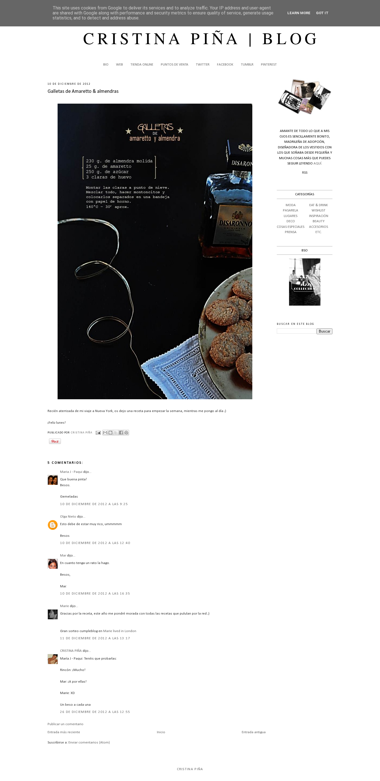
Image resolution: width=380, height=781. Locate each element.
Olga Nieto (68, 516)
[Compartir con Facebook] (121, 432)
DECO (291, 221)
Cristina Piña (190, 769)
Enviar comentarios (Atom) (89, 742)
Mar (63, 555)
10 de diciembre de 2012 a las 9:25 (94, 504)
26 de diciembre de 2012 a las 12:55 (95, 712)
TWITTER (202, 64)
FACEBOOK (225, 64)
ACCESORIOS (318, 227)
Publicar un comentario (65, 724)
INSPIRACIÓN (318, 216)
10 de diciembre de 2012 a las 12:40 (95, 543)
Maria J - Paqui (71, 472)
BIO (105, 64)
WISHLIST (318, 210)
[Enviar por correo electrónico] (105, 432)
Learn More (298, 13)
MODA (291, 205)
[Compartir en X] (116, 432)
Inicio (161, 732)
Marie (64, 606)
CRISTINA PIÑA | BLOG (201, 38)
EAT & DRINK (318, 205)
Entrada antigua (254, 732)
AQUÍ (317, 163)
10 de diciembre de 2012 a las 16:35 (95, 593)
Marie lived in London (119, 631)
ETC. (318, 232)
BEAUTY (319, 221)
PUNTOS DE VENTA (174, 64)
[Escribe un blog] (110, 432)
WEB (119, 64)
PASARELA (290, 210)
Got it (322, 13)
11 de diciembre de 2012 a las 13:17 (95, 638)
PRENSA (291, 232)
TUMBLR (247, 64)
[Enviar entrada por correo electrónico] (98, 432)
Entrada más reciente (64, 732)
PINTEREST (269, 64)
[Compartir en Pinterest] (126, 432)
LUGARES (290, 216)
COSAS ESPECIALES (290, 227)
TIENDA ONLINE (141, 64)
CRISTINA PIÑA (71, 651)
